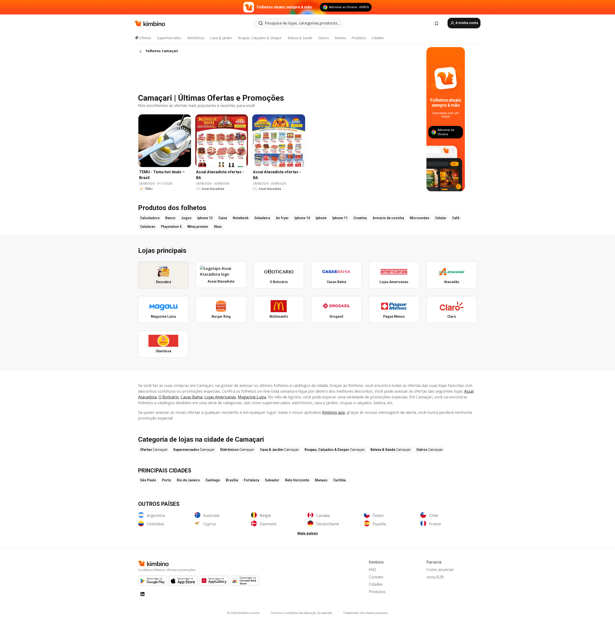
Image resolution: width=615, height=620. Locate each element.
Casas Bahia (192, 397)
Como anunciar (440, 569)
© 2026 (243, 613)
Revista (340, 38)
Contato (376, 577)
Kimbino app (333, 412)
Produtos (358, 38)
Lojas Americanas (220, 397)
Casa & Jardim (221, 38)
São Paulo (148, 480)
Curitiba (339, 480)
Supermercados (169, 38)
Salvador (272, 480)
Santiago (213, 480)
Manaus (321, 480)
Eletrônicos (195, 38)
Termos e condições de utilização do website (301, 613)
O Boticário (169, 397)
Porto (166, 480)
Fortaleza (251, 480)
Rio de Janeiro (188, 480)
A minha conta (466, 23)
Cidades (378, 38)
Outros (323, 38)
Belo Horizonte (297, 480)
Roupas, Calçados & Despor (260, 38)
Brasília (232, 480)
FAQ (372, 569)
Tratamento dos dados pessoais (365, 613)
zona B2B (435, 577)
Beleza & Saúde (300, 38)
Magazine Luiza (252, 397)
